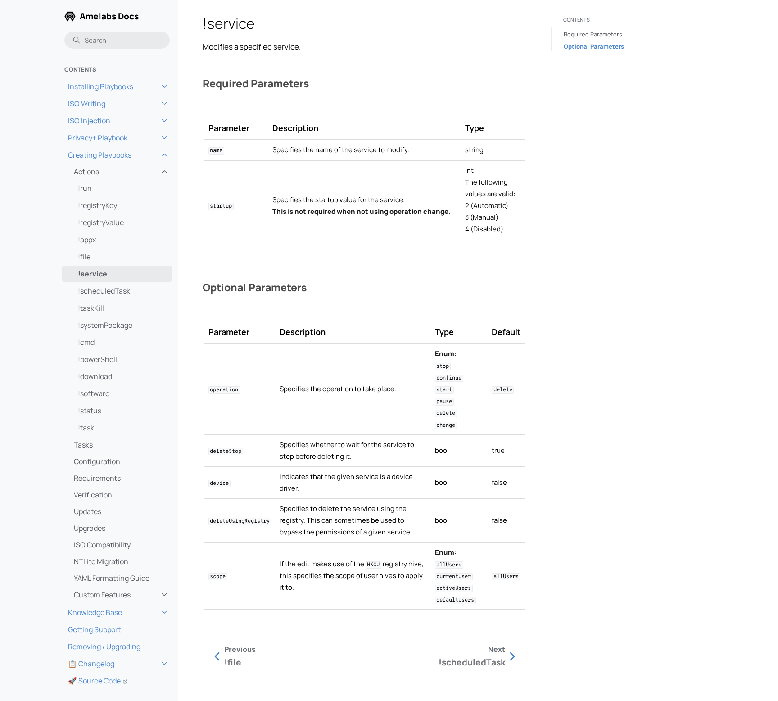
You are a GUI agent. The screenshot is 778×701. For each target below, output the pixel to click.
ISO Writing (86, 104)
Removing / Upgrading (104, 646)
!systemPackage (105, 325)
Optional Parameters (594, 46)
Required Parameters (593, 34)
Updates (87, 511)
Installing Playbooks (100, 86)
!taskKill (91, 308)
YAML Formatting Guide (111, 578)
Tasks (83, 445)
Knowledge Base (95, 612)
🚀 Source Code (94, 681)
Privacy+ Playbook (97, 138)
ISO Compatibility (102, 545)
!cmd (86, 342)
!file (84, 257)
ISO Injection (89, 121)
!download (95, 376)
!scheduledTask (104, 291)
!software (93, 393)
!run (85, 188)
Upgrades (89, 528)
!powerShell (97, 359)
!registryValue (101, 222)
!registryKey (97, 205)
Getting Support (94, 629)
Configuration (97, 461)
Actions (86, 171)
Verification (93, 495)
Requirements (97, 478)
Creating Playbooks (99, 155)
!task (86, 428)
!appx (87, 239)
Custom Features (102, 595)
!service (92, 274)
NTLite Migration (101, 561)
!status (89, 411)
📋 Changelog (91, 664)
